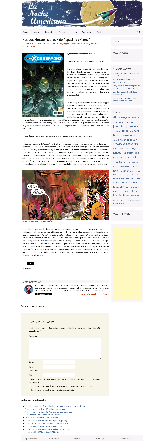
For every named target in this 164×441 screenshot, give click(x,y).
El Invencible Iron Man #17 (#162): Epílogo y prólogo (46, 420)
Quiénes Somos (31, 439)
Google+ (34, 272)
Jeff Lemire (124, 166)
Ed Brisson (54, 44)
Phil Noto (86, 44)
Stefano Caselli (117, 198)
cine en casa (125, 139)
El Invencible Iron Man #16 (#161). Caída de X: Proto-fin (47, 429)
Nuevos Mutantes (76, 44)
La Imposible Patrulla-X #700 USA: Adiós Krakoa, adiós (47, 423)
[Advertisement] (127, 264)
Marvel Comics (122, 187)
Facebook (25, 272)
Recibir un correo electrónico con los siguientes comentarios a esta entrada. (61, 386)
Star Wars (136, 195)
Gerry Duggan (64, 44)
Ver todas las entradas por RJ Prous (95, 294)
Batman (129, 122)
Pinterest (39, 272)
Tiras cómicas (87, 32)
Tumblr (44, 272)
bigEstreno (133, 126)
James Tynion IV (128, 158)
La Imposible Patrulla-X (131, 175)
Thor (136, 198)
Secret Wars (130, 195)
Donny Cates (123, 148)
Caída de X (126, 135)
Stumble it (62, 272)
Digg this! (67, 272)
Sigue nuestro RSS (139, 57)
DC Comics (124, 143)
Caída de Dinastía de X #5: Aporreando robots (43, 426)
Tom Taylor (120, 200)
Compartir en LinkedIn (53, 272)
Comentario (34, 336)
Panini (39, 44)
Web (30, 375)
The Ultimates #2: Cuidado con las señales (42, 415)
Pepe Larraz (121, 192)
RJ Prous (36, 46)
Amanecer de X (133, 117)
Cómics (100, 32)
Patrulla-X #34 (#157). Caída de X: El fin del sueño (45, 432)
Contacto (76, 439)
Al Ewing (119, 117)
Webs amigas (54, 439)
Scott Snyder (119, 195)
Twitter (30, 272)
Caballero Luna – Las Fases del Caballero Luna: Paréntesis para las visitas (55, 406)
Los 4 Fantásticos (128, 178)
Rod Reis (93, 44)
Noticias (26, 32)
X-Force (121, 203)
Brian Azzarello (117, 131)
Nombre (33, 362)
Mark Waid (132, 183)
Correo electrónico (34, 368)
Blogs (74, 32)
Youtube (125, 57)
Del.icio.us (72, 272)
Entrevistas (63, 32)
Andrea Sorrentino (118, 122)
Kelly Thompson (135, 171)
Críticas (37, 32)
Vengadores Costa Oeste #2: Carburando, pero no (45, 409)
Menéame (48, 272)
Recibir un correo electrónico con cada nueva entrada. (52, 390)
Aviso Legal (100, 439)
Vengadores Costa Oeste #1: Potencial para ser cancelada (48, 412)
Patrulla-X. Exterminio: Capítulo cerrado (41, 417)
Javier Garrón (131, 163)
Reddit (58, 272)
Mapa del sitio (125, 439)
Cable (48, 44)
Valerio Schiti (129, 200)
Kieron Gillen (118, 174)
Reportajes (49, 32)
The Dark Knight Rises (128, 198)
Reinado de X (132, 191)
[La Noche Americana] (82, 14)
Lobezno (117, 178)
